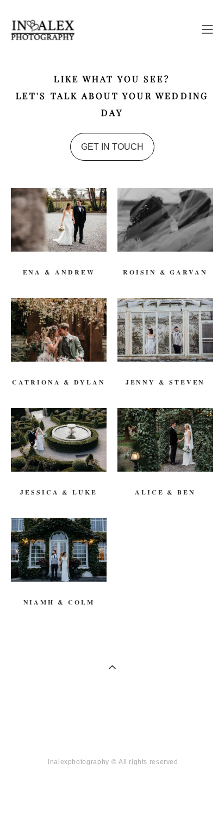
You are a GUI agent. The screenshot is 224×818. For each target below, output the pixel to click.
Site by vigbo (112, 793)
